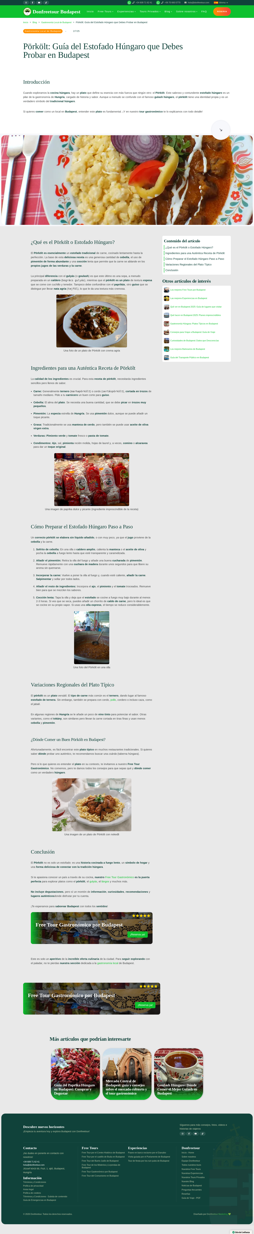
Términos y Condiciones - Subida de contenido (45, 1196)
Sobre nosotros (189, 1157)
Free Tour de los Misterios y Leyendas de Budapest (101, 1166)
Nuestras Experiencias (192, 1173)
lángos (105, 881)
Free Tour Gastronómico (119, 877)
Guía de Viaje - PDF (191, 1198)
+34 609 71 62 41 (31, 1162)
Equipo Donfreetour (191, 1161)
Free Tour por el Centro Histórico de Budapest (103, 1153)
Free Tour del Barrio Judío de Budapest (100, 1161)
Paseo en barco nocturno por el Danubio (147, 1153)
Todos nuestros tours (191, 1165)
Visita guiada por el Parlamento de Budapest (149, 1157)
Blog (35, 22)
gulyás (93, 881)
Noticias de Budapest (192, 1185)
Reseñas (186, 1194)
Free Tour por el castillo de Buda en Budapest (103, 1157)
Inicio (25, 22)
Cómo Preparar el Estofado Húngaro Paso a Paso (194, 258)
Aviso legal (28, 1189)
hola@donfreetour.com (33, 1165)
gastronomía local (107, 963)
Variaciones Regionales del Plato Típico (188, 264)
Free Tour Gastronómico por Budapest (99, 1172)
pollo (113, 699)
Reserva (222, 11)
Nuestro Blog (188, 1181)
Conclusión (171, 270)
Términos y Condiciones (34, 1182)
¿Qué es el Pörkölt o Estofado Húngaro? (189, 247)
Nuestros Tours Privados (193, 1177)
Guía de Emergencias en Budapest (39, 1200)
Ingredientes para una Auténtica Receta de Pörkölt (195, 253)
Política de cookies (32, 1193)
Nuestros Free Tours (191, 1169)
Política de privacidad (33, 1186)
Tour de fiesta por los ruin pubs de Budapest (148, 1161)
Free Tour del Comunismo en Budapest (100, 1176)
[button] (105, 12)
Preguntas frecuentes (192, 1190)
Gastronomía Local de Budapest (56, 22)
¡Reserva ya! (137, 934)
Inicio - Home (188, 1153)
